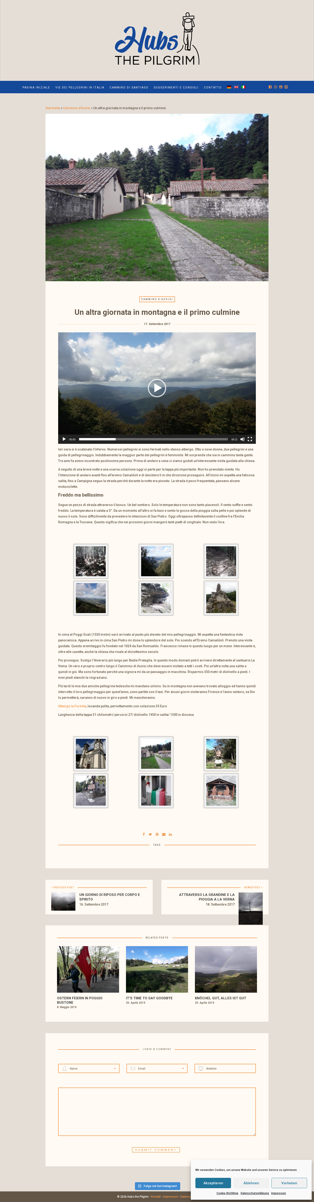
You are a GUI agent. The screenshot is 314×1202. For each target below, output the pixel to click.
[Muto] (242, 439)
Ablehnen (251, 1183)
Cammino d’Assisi (76, 108)
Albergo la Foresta (72, 706)
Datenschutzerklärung (255, 1193)
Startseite (53, 108)
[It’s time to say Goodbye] (157, 971)
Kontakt (156, 1196)
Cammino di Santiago (129, 87)
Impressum (278, 1193)
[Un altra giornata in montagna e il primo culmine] (150, 834)
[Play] (64, 439)
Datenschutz (188, 1196)
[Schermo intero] (250, 439)
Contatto (213, 87)
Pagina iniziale (36, 87)
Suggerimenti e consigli (176, 87)
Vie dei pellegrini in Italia (79, 87)
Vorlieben (289, 1183)
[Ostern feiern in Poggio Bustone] (88, 971)
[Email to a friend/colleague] (163, 834)
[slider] (153, 439)
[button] (157, 388)
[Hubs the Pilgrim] (157, 37)
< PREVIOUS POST (62, 887)
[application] (157, 388)
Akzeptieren (213, 1183)
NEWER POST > (253, 887)
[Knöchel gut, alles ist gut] (226, 971)
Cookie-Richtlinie (227, 1193)
